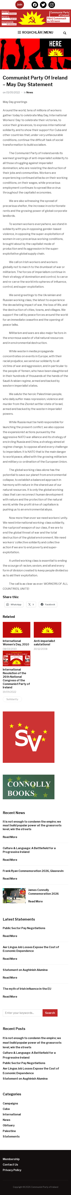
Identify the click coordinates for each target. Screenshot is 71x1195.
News (29, 92)
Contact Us (10, 1164)
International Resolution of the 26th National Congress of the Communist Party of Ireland (16, 678)
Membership (11, 1159)
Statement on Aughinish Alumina (25, 970)
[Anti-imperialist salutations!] (47, 629)
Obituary (9, 1125)
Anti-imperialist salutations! (44, 642)
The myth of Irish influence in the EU (27, 988)
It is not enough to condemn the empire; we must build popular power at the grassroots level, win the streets (32, 825)
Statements (11, 1136)
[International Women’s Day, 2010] (16, 629)
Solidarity (12, 699)
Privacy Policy (12, 1170)
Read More (10, 837)
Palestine (9, 1131)
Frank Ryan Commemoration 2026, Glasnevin (33, 871)
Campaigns (10, 1103)
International (12, 1114)
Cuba (6, 1109)
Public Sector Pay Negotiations (24, 928)
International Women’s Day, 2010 (16, 642)
